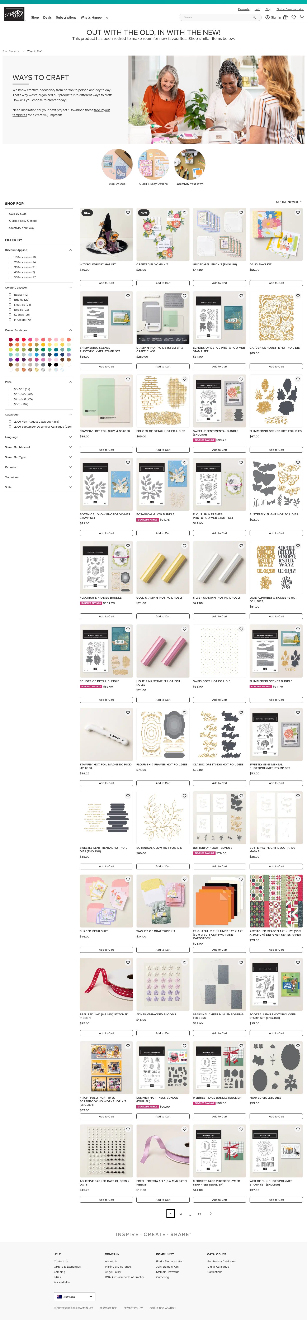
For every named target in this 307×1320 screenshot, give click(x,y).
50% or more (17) (25, 277)
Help (57, 1254)
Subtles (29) (22, 314)
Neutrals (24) (22, 304)
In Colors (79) (23, 319)
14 (199, 1213)
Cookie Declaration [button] (163, 1308)
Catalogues (216, 1254)
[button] (285, 17)
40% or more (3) (24, 272)
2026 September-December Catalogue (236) (43, 426)
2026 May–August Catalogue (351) (36, 421)
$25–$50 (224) (23, 399)
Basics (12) (21, 294)
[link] (293, 17)
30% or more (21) (25, 267)
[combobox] (220, 17)
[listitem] (39, 213)
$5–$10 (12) (22, 389)
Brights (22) (21, 299)
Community (165, 1254)
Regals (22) (21, 309)
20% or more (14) (25, 262)
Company (112, 1254)
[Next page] (211, 1213)
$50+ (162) (21, 404)
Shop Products (11, 51)
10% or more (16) (25, 257)
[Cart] (301, 17)
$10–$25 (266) (23, 394)
